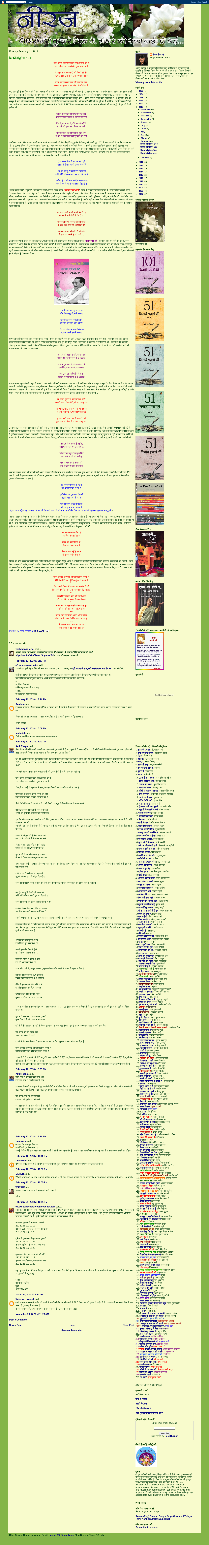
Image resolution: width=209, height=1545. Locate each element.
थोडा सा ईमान (144, 981)
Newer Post (15, 1325)
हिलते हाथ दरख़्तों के (148, 1331)
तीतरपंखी (143, 1109)
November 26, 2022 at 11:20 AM (32, 1314)
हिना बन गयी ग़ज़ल (146, 956)
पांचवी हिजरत (145, 1160)
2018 (141, 107)
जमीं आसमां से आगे (148, 1088)
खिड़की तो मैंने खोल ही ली (150, 1219)
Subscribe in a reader (147, 1527)
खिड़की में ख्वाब (146, 1048)
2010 (141, 184)
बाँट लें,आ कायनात (147, 1119)
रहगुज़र (141, 942)
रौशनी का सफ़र (145, 1002)
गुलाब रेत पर (144, 1367)
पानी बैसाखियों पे (146, 1226)
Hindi (167, 1519)
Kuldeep (20, 704)
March (144, 138)
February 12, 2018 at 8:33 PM (30, 1069)
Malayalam (158, 1519)
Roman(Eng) (142, 1516)
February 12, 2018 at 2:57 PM (30, 661)
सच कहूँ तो (142, 916)
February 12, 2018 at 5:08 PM (30, 728)
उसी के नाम (144, 1239)
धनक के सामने (145, 1374)
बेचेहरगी (143, 1101)
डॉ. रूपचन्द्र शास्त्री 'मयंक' (26, 665)
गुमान (144, 1111)
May (143, 132)
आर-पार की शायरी (154, 1349)
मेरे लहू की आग (144, 944)
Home (72, 1325)
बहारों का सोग (145, 1364)
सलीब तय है (145, 1124)
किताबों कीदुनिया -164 (148, 150)
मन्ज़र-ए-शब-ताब (146, 1288)
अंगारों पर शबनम (145, 991)
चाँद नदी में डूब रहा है (147, 1025)
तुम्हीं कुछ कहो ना (145, 825)
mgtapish (20, 733)
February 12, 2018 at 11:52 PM (31, 1169)
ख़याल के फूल (144, 994)
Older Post (128, 1325)
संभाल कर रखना (147, 1045)
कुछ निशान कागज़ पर (148, 1357)
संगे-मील (143, 1053)
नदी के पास (143, 1037)
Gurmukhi (178, 1516)
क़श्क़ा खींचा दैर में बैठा (149, 1328)
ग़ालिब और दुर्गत (145, 1346)
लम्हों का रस (145, 1336)
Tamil (138, 1519)
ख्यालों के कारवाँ (146, 1145)
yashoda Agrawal (24, 649)
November (146, 112)
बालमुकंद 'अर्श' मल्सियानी (150, 1216)
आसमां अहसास (145, 1032)
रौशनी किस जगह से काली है (151, 1081)
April (143, 135)
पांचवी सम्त (144, 1157)
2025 (141, 91)
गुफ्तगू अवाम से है (146, 1086)
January (145, 158)
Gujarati (154, 1516)
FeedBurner (171, 1436)
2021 (141, 100)
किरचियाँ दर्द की (146, 1359)
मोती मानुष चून (145, 1076)
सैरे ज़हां (141, 933)
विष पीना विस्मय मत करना (150, 1254)
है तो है (143, 1050)
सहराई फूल (143, 1009)
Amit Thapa (21, 746)
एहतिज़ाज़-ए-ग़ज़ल (147, 1198)
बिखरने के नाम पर (147, 1040)
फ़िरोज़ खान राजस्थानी (24, 1299)
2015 (141, 168)
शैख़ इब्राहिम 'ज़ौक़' (148, 1295)
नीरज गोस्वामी (158, 54)
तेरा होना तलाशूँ (146, 1282)
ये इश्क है (143, 1308)
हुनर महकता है (145, 1068)
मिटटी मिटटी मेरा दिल (148, 1152)
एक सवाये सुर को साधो (148, 1004)
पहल (140, 1014)
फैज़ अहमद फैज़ (146, 1280)
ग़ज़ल (140, 755)
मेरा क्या (142, 819)
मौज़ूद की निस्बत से (147, 1341)
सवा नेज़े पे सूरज (146, 1334)
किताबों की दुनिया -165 (148, 147)
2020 (141, 104)
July (143, 125)
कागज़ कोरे (143, 1020)
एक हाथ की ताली (147, 1091)
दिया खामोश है (144, 919)
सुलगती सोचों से (145, 1030)
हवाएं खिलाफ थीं (145, 1022)
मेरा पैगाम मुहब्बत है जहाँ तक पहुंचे (153, 1303)
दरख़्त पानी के (143, 922)
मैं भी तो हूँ (143, 997)
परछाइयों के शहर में (145, 958)
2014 (141, 172)
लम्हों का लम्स (144, 986)
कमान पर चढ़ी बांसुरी (148, 1104)
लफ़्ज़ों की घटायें (146, 1078)
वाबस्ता (142, 1083)
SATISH (19, 1174)
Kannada (147, 1519)
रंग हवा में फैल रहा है (148, 1208)
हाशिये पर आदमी (146, 1372)
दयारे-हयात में (145, 1201)
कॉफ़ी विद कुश (141, 1403)
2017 (141, 162)
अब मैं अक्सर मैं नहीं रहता (150, 1265)
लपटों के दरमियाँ (144, 924)
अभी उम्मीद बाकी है (147, 1155)
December (146, 109)
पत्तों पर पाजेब (144, 971)
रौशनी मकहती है (145, 979)
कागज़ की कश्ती (145, 1339)
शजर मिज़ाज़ (145, 1106)
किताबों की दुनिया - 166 (149, 144)
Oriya (170, 1516)
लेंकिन (144, 1114)
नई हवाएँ (143, 1377)
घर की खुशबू (145, 1150)
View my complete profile (148, 82)
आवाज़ (139, 761)
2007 (141, 194)
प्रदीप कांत (20, 1187)
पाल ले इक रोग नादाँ (148, 1073)
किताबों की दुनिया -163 (148, 153)
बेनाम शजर (144, 1147)
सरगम (142, 1305)
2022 (141, 97)
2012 (141, 178)
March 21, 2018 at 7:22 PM (29, 1294)
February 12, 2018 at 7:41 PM (30, 741)
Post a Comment (18, 1320)
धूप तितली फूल (145, 989)
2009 (141, 187)
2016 (141, 165)
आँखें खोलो (144, 1142)
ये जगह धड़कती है (147, 1066)
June (143, 128)
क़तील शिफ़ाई (145, 1285)
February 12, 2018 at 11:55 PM (31, 1182)
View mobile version (71, 1330)
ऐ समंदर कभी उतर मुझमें (148, 806)
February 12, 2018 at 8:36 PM (30, 1136)
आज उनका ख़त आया (147, 1362)
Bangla (162, 1516)
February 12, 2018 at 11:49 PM (31, 1156)
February (145, 141)
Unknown (20, 1141)
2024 (141, 94)
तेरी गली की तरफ (146, 961)
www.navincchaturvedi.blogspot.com (35, 1206)
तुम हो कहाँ (144, 1290)
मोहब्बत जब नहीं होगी (147, 1344)
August (145, 122)
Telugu (188, 1516)
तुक (141, 1318)
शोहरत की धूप (145, 1055)
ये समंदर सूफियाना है (147, 999)
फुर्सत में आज (144, 1017)
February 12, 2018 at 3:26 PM (30, 699)
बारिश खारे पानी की (146, 936)
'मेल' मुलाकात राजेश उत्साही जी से (149, 1413)
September (146, 119)
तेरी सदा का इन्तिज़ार (148, 1321)
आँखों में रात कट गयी (148, 1369)
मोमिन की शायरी (146, 1293)
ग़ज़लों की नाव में (146, 1168)
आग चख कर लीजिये (147, 963)
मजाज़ (142, 1311)
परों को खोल (145, 1127)
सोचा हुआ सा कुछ (147, 1043)
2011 (141, 181)
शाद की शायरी (145, 1247)
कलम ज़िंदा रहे (145, 1206)
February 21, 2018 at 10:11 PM (31, 1202)
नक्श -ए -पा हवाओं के (148, 1063)
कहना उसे (144, 1244)
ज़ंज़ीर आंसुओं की (147, 1163)
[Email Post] (46, 631)
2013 (141, 175)
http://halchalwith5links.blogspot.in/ (34, 655)
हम (141, 1140)
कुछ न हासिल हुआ (145, 947)
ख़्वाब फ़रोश (144, 1300)
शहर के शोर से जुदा (147, 1122)
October (145, 116)
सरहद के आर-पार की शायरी (153, 1313)
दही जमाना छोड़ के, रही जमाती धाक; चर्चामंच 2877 (93, 668)
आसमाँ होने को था (145, 949)
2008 (141, 191)
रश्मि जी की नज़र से (143, 1408)
